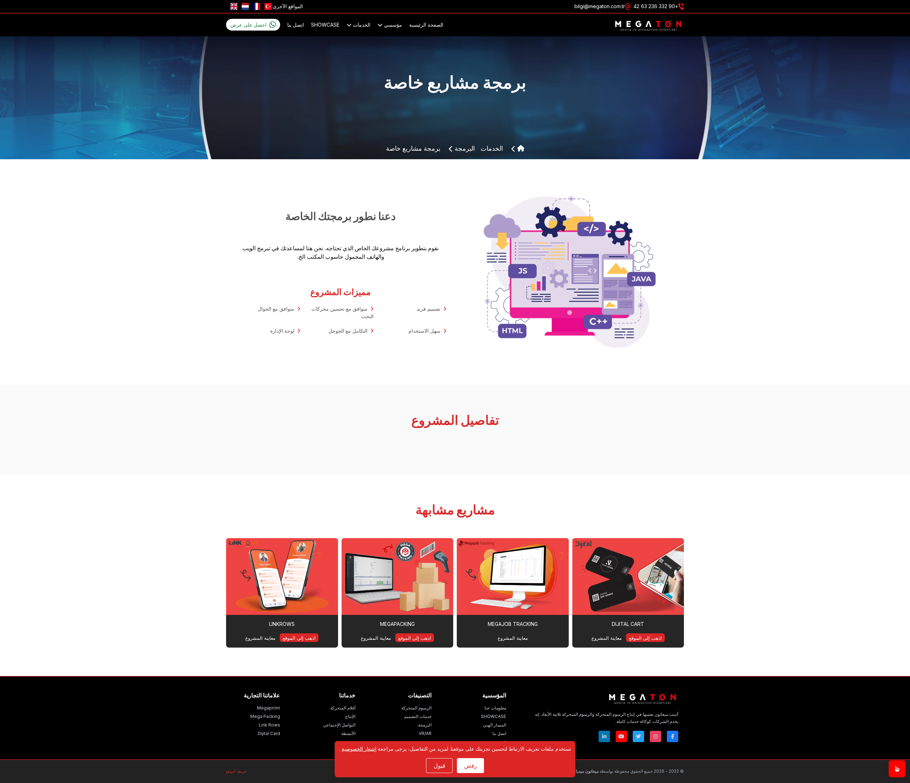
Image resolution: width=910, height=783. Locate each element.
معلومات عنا (495, 707)
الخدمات (361, 25)
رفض (470, 765)
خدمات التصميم (418, 716)
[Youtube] (621, 736)
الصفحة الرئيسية (426, 25)
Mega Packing (265, 716)
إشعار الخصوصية (359, 749)
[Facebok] (672, 736)
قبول (439, 765)
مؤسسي (392, 25)
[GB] (233, 6)
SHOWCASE (325, 25)
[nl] (245, 6)
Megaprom (268, 707)
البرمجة (464, 148)
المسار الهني (494, 725)
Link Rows (269, 725)
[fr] (256, 6)
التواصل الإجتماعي (339, 725)
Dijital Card (269, 733)
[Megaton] (606, 698)
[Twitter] (638, 736)
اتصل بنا (295, 25)
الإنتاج (350, 716)
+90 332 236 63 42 (655, 6)
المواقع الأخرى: (287, 6)
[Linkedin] (604, 736)
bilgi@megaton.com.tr (599, 6)
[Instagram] (655, 736)
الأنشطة (348, 733)
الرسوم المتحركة (416, 707)
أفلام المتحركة (342, 707)
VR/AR (425, 733)
